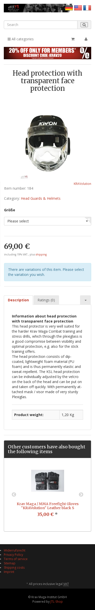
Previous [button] (14, 495)
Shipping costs (14, 567)
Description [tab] (18, 300)
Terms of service (16, 559)
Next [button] (81, 495)
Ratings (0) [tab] (46, 300)
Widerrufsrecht (14, 550)
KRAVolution (82, 184)
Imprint (9, 572)
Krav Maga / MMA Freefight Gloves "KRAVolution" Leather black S (48, 506)
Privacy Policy (13, 555)
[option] (47, 494)
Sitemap (9, 563)
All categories (22, 39)
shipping (41, 254)
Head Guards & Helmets (41, 198)
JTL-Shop (56, 601)
